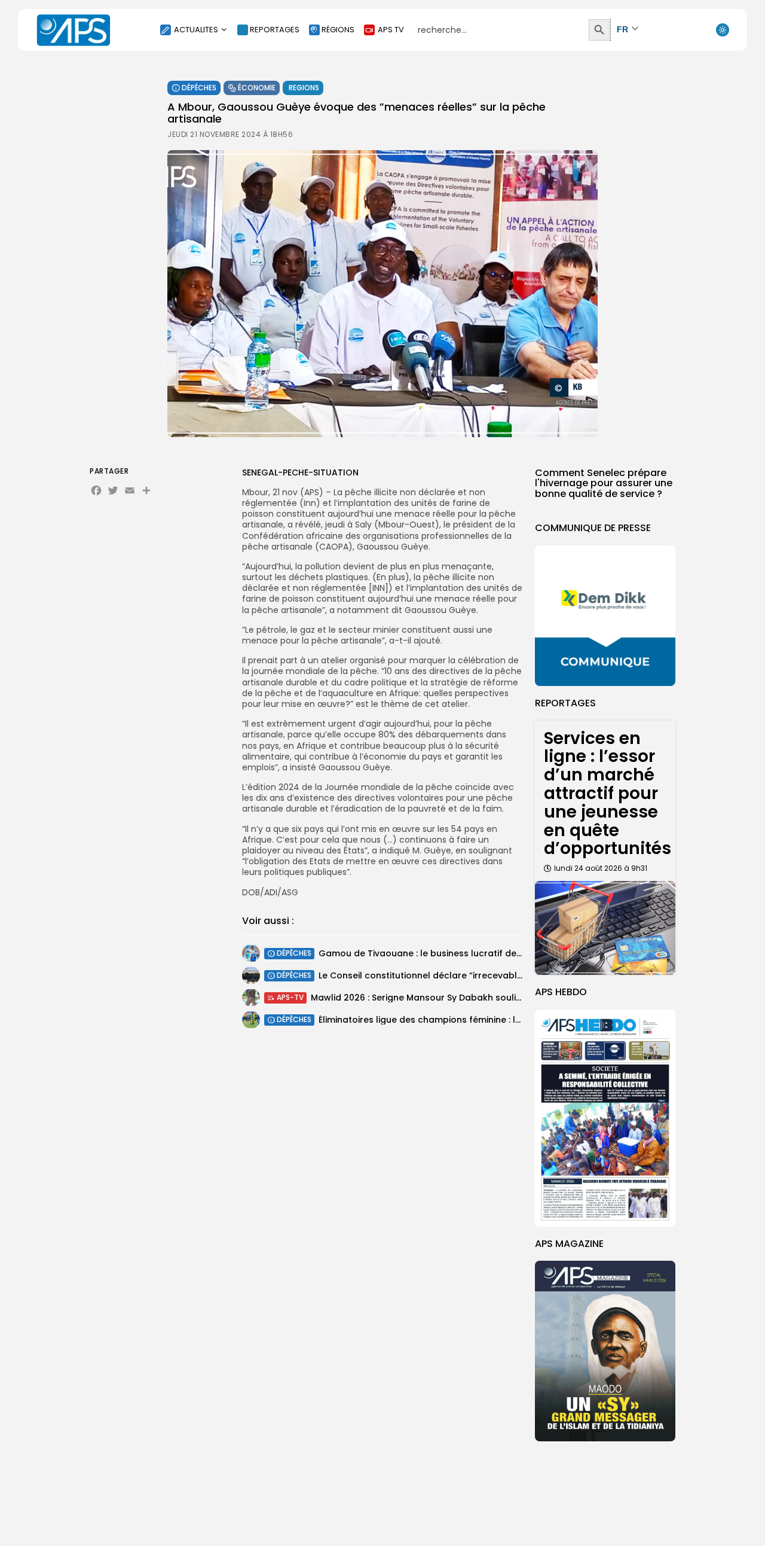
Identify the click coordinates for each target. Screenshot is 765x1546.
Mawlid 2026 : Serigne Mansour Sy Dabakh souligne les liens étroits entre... (471, 998)
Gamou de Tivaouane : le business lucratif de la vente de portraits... (466, 953)
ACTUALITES (196, 29)
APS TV (391, 29)
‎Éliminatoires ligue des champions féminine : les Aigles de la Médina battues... (487, 1020)
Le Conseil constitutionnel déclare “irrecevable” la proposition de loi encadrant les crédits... (518, 975)
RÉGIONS (338, 29)
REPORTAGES (274, 29)
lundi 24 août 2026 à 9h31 (600, 868)
